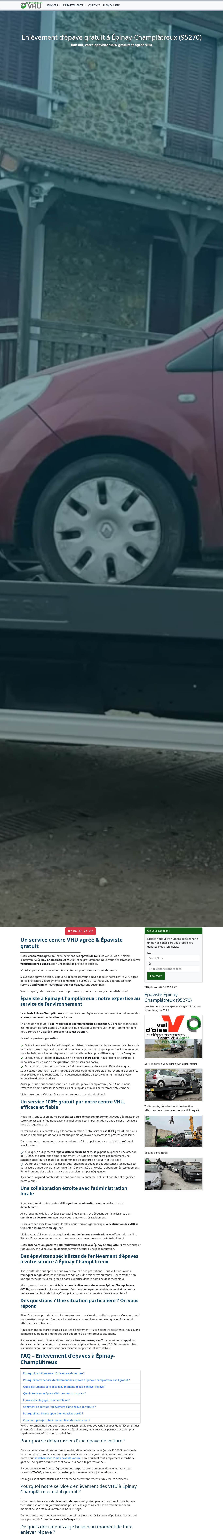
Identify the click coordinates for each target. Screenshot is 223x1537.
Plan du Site (111, 5)
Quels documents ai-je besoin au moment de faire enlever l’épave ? (64, 1387)
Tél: (149, 963)
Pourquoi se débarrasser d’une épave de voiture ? (54, 1373)
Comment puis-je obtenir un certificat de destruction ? (56, 1420)
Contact (94, 5)
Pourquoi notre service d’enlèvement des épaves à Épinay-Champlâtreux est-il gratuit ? (76, 1380)
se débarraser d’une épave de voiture (58, 1458)
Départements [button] (73, 5)
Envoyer (156, 976)
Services (52, 5)
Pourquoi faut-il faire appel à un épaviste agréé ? (53, 1413)
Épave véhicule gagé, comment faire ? (46, 1400)
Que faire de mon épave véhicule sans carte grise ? (54, 1393)
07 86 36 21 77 (80, 931)
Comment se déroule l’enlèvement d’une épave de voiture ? (59, 1407)
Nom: (150, 953)
